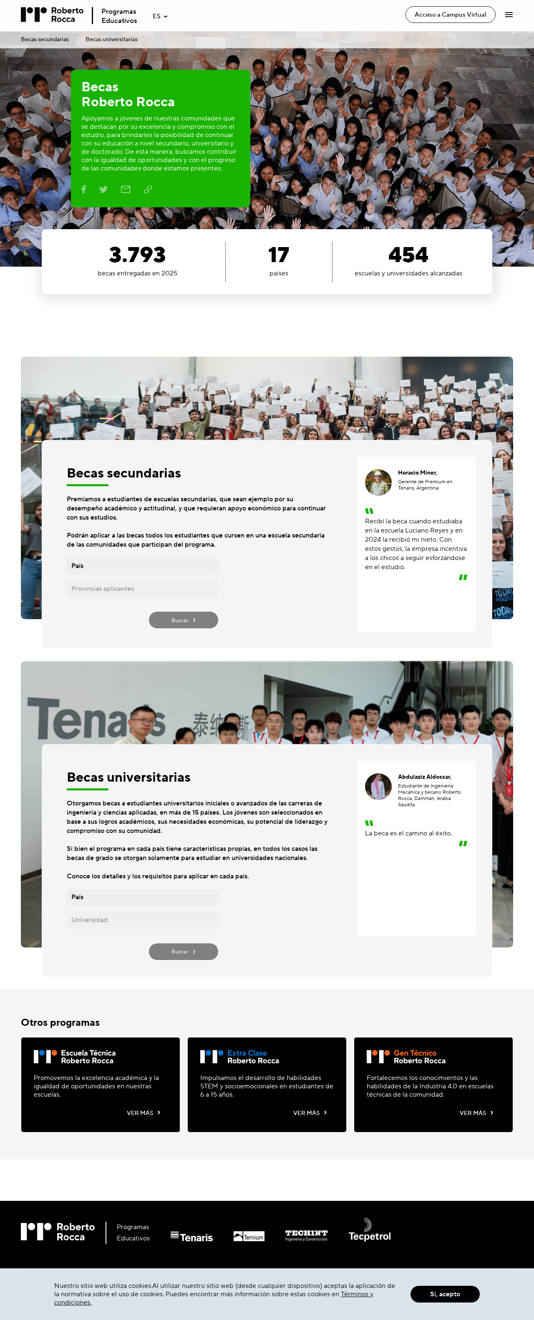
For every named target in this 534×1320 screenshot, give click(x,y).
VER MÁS (144, 1113)
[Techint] (295, 1239)
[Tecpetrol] (359, 1239)
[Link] (148, 191)
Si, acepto (445, 1294)
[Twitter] (103, 191)
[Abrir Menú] (509, 14)
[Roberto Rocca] (52, 15)
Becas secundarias (45, 39)
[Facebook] (83, 191)
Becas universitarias (112, 39)
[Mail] (125, 191)
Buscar (183, 619)
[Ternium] (238, 1239)
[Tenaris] (181, 1239)
